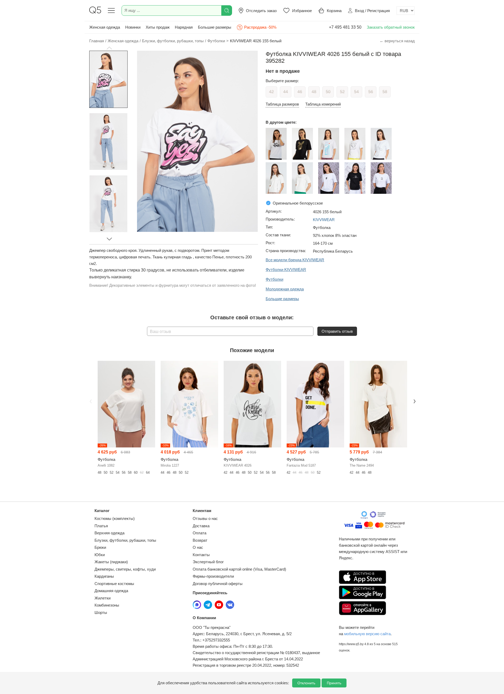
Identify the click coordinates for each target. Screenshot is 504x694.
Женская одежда (104, 27)
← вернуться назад (397, 41)
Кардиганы (104, 576)
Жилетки (102, 598)
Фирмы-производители (213, 576)
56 (370, 92)
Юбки (99, 554)
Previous (90, 401)
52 (342, 92)
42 (271, 92)
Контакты (201, 554)
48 (314, 92)
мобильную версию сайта (367, 634)
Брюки (100, 547)
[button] (109, 48)
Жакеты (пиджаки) (111, 562)
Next (414, 401)
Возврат (200, 540)
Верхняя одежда (109, 533)
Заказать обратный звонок (391, 27)
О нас (198, 547)
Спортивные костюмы (114, 583)
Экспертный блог (208, 562)
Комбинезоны (106, 605)
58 (384, 92)
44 (285, 92)
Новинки (132, 27)
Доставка (201, 526)
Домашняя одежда (111, 590)
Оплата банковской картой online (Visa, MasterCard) (239, 569)
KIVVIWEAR (324, 219)
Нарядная (184, 27)
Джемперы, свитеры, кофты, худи (125, 569)
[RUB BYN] (405, 10)
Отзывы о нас (205, 518)
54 (356, 92)
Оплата (199, 533)
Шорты (100, 612)
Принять (334, 683)
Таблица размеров (282, 104)
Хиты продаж (158, 27)
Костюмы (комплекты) (114, 518)
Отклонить (306, 683)
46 (299, 92)
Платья (101, 526)
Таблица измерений (323, 104)
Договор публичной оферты (218, 583)
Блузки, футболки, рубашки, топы (125, 540)
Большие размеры (214, 27)
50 (328, 92)
